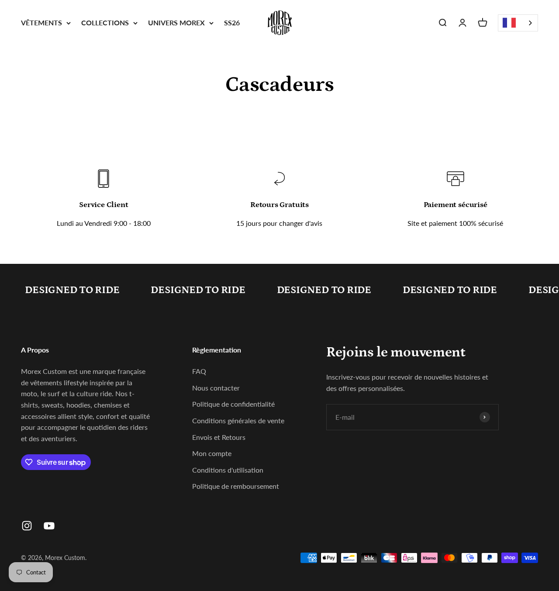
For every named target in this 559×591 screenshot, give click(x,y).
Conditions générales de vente (238, 420)
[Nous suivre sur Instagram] (27, 526)
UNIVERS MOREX (176, 22)
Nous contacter (216, 388)
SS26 (232, 22)
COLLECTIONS (105, 22)
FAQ (199, 371)
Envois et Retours (218, 437)
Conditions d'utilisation (227, 470)
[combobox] (518, 22)
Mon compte (211, 453)
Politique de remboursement (235, 486)
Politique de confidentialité (233, 404)
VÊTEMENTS (41, 22)
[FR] (518, 23)
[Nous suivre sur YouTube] (49, 526)
